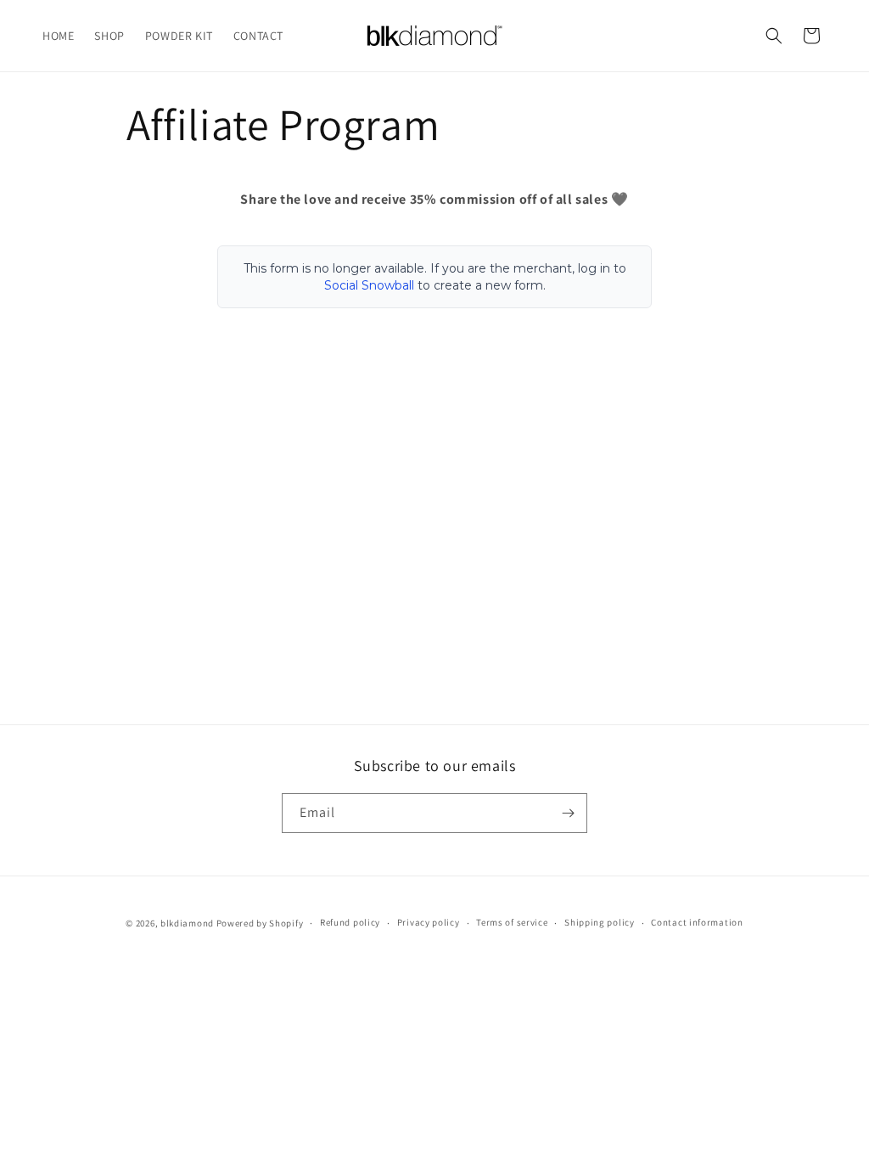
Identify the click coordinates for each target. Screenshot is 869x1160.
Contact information (697, 922)
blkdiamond (187, 923)
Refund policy (350, 922)
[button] (774, 35)
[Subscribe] (567, 813)
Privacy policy (428, 922)
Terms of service (511, 922)
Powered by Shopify (260, 923)
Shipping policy (599, 922)
